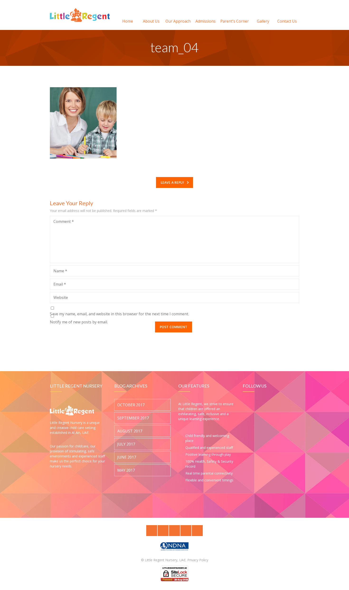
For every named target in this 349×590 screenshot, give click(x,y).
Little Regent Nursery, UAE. (165, 560)
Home (127, 21)
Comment (63, 221)
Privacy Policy (197, 560)
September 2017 (133, 418)
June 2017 (126, 457)
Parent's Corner (234, 21)
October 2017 (131, 405)
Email (59, 284)
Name (60, 270)
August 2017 (129, 431)
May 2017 (126, 470)
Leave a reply (172, 182)
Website (60, 297)
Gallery (263, 21)
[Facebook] (163, 530)
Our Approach (178, 21)
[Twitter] (151, 530)
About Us (151, 21)
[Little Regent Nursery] (80, 15)
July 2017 (126, 444)
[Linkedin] (174, 530)
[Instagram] (185, 530)
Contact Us (287, 21)
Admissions (205, 21)
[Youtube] (197, 530)
